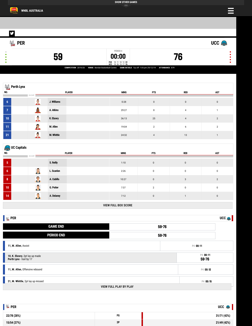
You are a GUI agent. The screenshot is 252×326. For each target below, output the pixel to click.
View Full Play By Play (117, 286)
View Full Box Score (117, 205)
